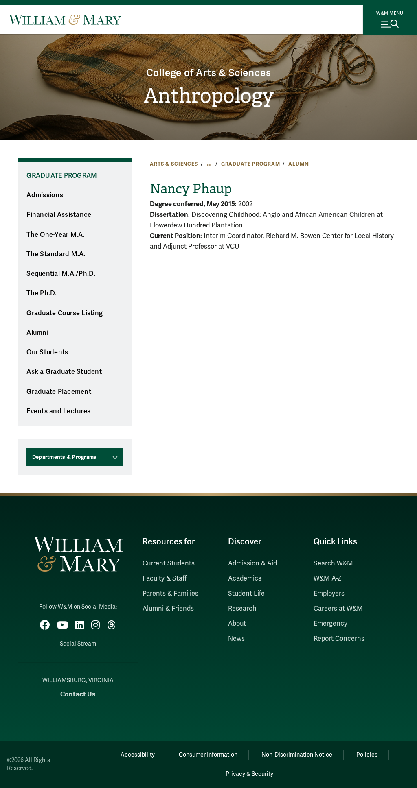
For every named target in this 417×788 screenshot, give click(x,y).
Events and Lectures (58, 411)
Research (242, 609)
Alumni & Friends (168, 609)
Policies (366, 754)
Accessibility (138, 754)
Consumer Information (208, 754)
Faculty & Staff (165, 578)
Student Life (246, 593)
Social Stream (78, 643)
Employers (329, 593)
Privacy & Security (249, 774)
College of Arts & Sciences (208, 73)
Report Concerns (339, 639)
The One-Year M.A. (55, 235)
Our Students (47, 352)
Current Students (169, 563)
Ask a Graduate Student (64, 372)
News (236, 639)
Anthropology (209, 95)
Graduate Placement (58, 392)
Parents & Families (170, 593)
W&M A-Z (328, 578)
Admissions (44, 195)
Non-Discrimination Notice (296, 754)
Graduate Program (250, 164)
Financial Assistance (58, 215)
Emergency (330, 624)
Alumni (299, 164)
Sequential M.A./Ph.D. (60, 274)
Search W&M (333, 563)
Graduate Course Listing (64, 313)
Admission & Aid (252, 563)
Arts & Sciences (174, 164)
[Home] (65, 19)
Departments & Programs (64, 457)
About (237, 624)
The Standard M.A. (55, 254)
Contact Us (77, 694)
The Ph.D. (41, 293)
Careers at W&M (338, 609)
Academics (244, 578)
